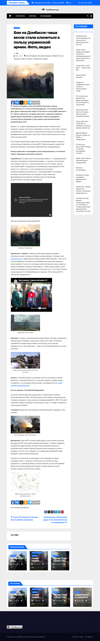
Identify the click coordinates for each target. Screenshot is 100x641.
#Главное (29, 59)
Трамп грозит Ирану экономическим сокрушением (83, 160)
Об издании (45, 16)
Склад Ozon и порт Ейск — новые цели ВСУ (83, 68)
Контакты (20, 16)
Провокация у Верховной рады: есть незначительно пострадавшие (55, 519)
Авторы (32, 16)
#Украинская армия (40, 59)
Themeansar (41, 637)
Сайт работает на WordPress (15, 637)
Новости (16, 27)
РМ (17, 53)
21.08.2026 (80, 600)
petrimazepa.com (17, 259)
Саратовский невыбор (82, 596)
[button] (87, 16)
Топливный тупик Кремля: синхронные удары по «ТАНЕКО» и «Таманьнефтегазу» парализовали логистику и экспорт (83, 204)
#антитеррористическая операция (38, 56)
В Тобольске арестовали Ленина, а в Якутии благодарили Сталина (83, 149)
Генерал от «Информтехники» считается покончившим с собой (83, 87)
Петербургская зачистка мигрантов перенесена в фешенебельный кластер (83, 40)
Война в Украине (37, 552)
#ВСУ (23, 59)
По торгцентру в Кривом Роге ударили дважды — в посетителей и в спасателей (83, 100)
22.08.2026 (16, 600)
